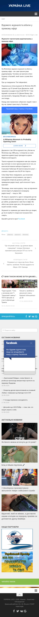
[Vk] (33, 316)
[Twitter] (29, 316)
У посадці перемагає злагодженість (15, 400)
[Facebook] (26, 316)
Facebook (21, 219)
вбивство (10, 234)
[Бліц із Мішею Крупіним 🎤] (19, 454)
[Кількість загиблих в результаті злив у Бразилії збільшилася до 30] (28, 284)
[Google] (36, 316)
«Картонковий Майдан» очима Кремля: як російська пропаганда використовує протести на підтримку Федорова (18, 380)
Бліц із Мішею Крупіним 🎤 (13, 465)
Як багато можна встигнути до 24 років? (19, 442)
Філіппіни (25, 234)
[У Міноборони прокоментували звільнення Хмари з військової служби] (19, 477)
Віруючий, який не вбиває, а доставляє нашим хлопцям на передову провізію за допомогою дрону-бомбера (19, 516)
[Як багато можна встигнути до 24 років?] (19, 431)
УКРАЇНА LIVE (19, 6)
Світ (3, 19)
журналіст (18, 234)
